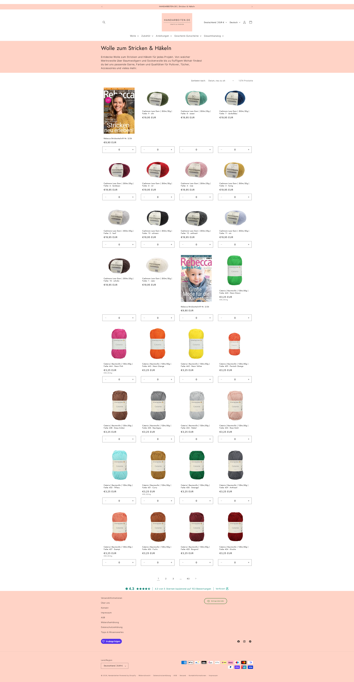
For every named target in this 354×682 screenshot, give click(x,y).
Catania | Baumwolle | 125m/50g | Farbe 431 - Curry (156, 486)
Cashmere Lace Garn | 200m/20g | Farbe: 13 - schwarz (157, 232)
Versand (183, 675)
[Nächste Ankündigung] (252, 6)
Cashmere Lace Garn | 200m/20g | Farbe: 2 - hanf (119, 232)
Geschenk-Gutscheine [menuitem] (186, 35)
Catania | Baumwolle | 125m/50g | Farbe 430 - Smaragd (195, 486)
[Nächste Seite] (196, 578)
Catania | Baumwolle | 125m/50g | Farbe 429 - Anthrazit (233, 486)
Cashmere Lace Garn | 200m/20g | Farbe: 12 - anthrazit (196, 232)
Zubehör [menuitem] (146, 35)
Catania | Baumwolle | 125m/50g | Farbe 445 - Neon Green (233, 292)
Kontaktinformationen (197, 675)
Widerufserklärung (110, 622)
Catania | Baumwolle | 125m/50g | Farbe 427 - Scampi (118, 548)
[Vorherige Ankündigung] (102, 6)
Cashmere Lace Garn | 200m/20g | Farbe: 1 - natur (157, 279)
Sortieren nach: (198, 80)
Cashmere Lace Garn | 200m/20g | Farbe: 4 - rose (196, 185)
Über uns (105, 603)
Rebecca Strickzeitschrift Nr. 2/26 (195, 307)
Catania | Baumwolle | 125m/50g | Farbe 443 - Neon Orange (156, 365)
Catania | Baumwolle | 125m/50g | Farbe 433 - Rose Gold (233, 427)
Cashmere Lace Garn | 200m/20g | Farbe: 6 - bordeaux (119, 185)
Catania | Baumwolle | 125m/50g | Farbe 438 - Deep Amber (118, 427)
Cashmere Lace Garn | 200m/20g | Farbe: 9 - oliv (157, 112)
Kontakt (104, 607)
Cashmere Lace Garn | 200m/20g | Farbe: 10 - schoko (119, 279)
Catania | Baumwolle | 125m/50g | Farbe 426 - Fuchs (156, 548)
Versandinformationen (111, 598)
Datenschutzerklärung (112, 627)
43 (188, 578)
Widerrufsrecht (145, 675)
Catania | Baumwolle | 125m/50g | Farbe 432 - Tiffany (118, 486)
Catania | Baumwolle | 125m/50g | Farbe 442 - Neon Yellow (195, 365)
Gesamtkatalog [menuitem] (212, 35)
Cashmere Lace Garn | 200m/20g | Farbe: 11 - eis (234, 232)
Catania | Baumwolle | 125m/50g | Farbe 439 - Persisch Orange (233, 365)
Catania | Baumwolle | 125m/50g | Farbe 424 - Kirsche (233, 548)
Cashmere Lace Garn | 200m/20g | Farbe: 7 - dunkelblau (234, 112)
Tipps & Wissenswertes (112, 632)
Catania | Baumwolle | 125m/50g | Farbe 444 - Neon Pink (118, 365)
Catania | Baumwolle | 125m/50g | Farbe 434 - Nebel (195, 427)
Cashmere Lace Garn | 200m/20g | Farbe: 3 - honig (234, 185)
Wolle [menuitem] (133, 35)
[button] (104, 22)
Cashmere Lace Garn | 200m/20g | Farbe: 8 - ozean (196, 112)
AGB (103, 617)
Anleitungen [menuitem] (162, 35)
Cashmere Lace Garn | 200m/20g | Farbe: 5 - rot (157, 185)
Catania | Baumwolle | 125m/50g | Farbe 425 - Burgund (195, 548)
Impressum (106, 612)
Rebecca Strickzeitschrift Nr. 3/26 (118, 138)
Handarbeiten (113, 676)
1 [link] (158, 578)
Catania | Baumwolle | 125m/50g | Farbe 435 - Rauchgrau (156, 427)
